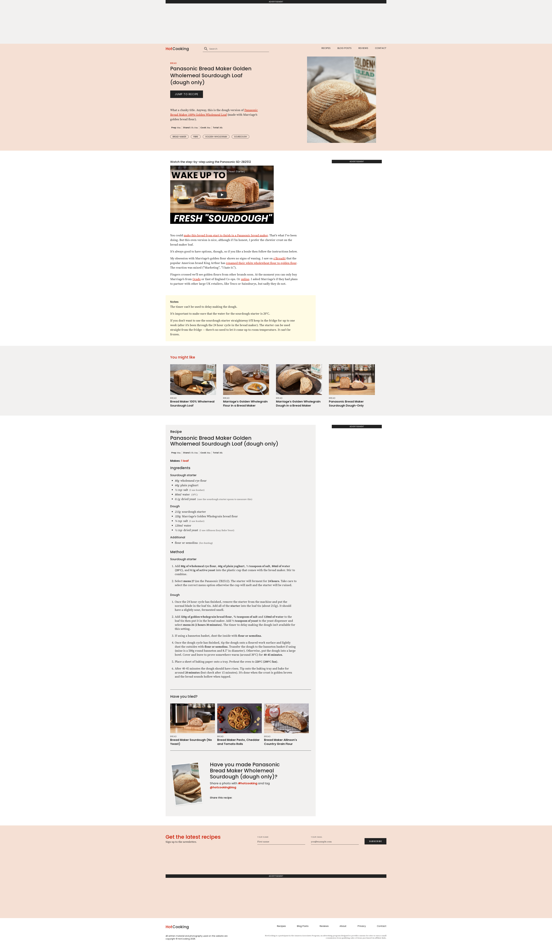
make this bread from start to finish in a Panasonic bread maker (226, 235)
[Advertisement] (276, 23)
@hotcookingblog (223, 787)
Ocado (196, 279)
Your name (263, 837)
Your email (316, 837)
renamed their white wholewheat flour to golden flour (261, 263)
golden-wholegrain (216, 136)
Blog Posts (344, 48)
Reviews (363, 48)
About (343, 926)
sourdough (240, 136)
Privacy (362, 926)
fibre (195, 136)
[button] (222, 195)
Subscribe (375, 841)
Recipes (325, 48)
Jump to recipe (186, 94)
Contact (380, 48)
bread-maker (179, 136)
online (245, 279)
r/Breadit (279, 258)
